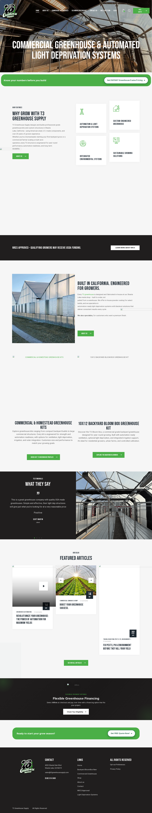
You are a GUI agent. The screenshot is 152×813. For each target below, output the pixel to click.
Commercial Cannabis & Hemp (69, 601)
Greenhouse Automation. (24, 612)
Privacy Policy (115, 769)
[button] (74, 593)
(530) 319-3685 (50, 778)
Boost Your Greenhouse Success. (71, 606)
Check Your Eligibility (75, 712)
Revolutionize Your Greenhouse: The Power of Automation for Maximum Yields (32, 619)
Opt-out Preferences (117, 765)
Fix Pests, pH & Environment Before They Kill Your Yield (117, 647)
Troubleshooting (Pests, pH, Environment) (116, 639)
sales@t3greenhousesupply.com (57, 772)
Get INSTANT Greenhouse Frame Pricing (126, 80)
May (89, 595)
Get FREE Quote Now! (121, 733)
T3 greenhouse (88, 294)
